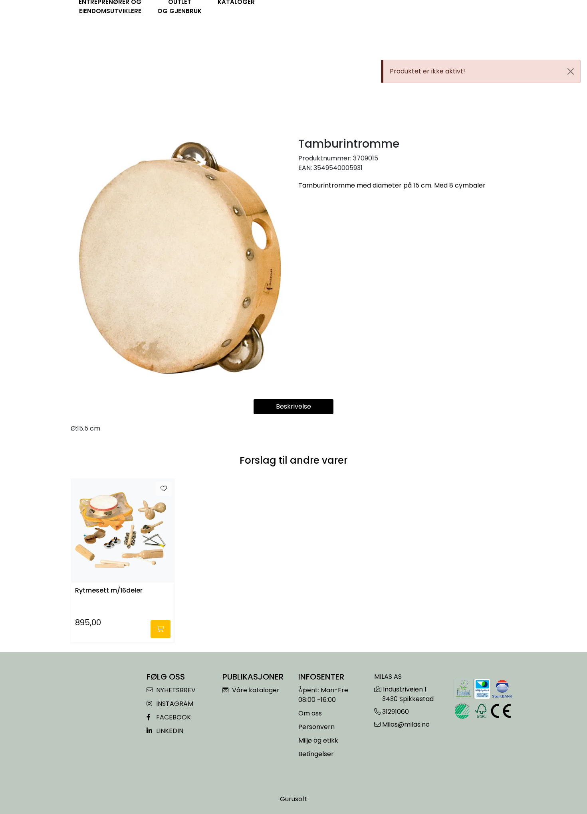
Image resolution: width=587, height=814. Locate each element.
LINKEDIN (169, 730)
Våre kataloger (255, 690)
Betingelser (316, 754)
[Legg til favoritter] (164, 489)
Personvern (316, 726)
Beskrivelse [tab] (293, 406)
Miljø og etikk (318, 740)
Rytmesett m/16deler (109, 591)
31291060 (395, 711)
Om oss (310, 713)
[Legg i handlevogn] (161, 629)
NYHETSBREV (175, 690)
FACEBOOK (173, 717)
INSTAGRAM (174, 703)
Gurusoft (293, 799)
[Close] (570, 71)
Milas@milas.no (406, 724)
